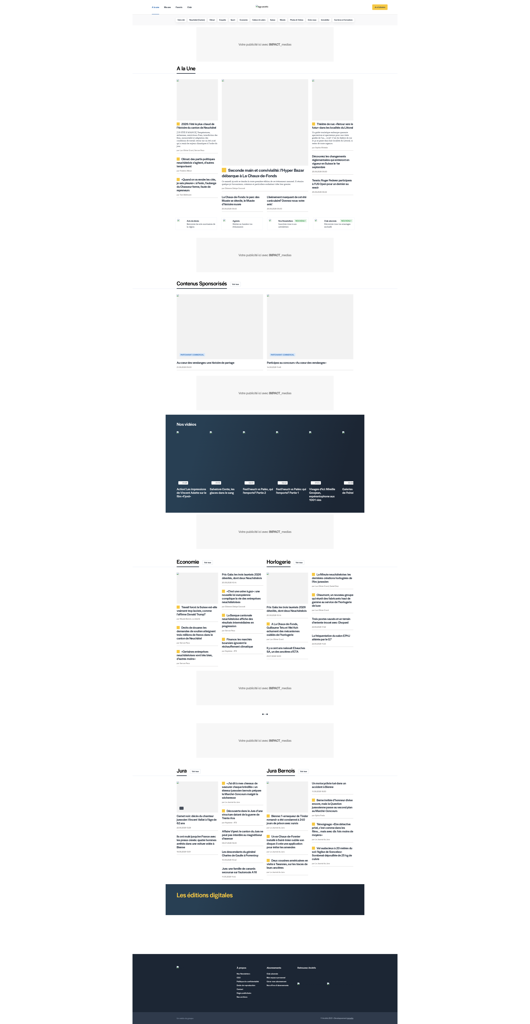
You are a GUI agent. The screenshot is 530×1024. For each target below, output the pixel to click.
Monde (282, 19)
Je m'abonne (380, 7)
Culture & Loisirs (258, 19)
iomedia (350, 1018)
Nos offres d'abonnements (278, 985)
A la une (155, 7)
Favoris (179, 7)
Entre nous (312, 19)
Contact (240, 989)
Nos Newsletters (243, 974)
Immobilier (325, 19)
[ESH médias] (203, 1018)
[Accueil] (205, 968)
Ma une (167, 7)
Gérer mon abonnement (276, 981)
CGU (239, 978)
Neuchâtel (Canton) (197, 19)
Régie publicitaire (244, 993)
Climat (212, 19)
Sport (233, 19)
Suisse (272, 19)
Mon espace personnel (276, 978)
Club (189, 7)
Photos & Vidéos (296, 19)
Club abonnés (272, 974)
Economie (244, 19)
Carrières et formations (343, 19)
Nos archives (242, 997)
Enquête (222, 19)
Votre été (181, 19)
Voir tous (235, 284)
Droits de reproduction (246, 985)
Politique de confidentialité (248, 981)
